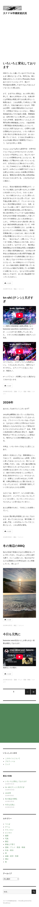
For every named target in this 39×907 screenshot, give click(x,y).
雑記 (15, 289)
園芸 (6, 841)
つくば (7, 824)
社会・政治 (9, 850)
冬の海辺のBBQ (14, 546)
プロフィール (10, 761)
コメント (21, 289)
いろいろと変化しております (16, 781)
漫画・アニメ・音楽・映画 (22, 391)
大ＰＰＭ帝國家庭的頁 (15, 13)
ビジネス (8, 833)
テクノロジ (9, 830)
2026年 (8, 402)
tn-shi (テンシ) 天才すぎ (14, 787)
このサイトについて (12, 758)
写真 (6, 838)
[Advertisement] (19, 41)
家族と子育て (10, 844)
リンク (7, 764)
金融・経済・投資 (11, 856)
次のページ (33, 694)
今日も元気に (12, 634)
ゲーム (7, 827)
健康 (6, 836)
